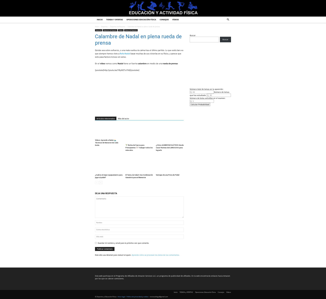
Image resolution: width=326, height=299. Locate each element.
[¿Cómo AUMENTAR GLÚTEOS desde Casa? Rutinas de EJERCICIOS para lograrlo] (170, 133)
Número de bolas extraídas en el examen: (207, 98)
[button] (228, 20)
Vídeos (175, 19)
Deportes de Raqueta (117, 26)
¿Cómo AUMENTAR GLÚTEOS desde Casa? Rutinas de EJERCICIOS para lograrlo (170, 147)
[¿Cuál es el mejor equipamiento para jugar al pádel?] (109, 163)
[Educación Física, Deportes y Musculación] (163, 8)
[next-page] (100, 182)
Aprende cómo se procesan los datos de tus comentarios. (156, 255)
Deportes (104, 26)
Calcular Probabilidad (200, 104)
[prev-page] (96, 182)
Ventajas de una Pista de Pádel (167, 175)
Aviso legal (121, 297)
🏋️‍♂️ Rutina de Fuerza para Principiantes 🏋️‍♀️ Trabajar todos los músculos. (139, 147)
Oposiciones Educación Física (141, 19)
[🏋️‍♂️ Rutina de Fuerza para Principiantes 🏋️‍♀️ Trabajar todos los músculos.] (139, 133)
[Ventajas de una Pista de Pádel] (170, 163)
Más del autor (123, 119)
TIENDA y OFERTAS (114, 19)
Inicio (100, 19)
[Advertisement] (135, 94)
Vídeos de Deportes (131, 30)
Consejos (164, 19)
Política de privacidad (134, 297)
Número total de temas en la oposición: (206, 89)
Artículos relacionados (106, 119)
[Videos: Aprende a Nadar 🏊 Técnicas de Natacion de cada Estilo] (109, 131)
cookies (145, 297)
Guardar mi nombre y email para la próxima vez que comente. (123, 243)
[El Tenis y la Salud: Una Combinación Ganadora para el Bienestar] (139, 163)
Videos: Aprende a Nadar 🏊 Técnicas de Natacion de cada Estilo (106, 142)
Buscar (193, 35)
